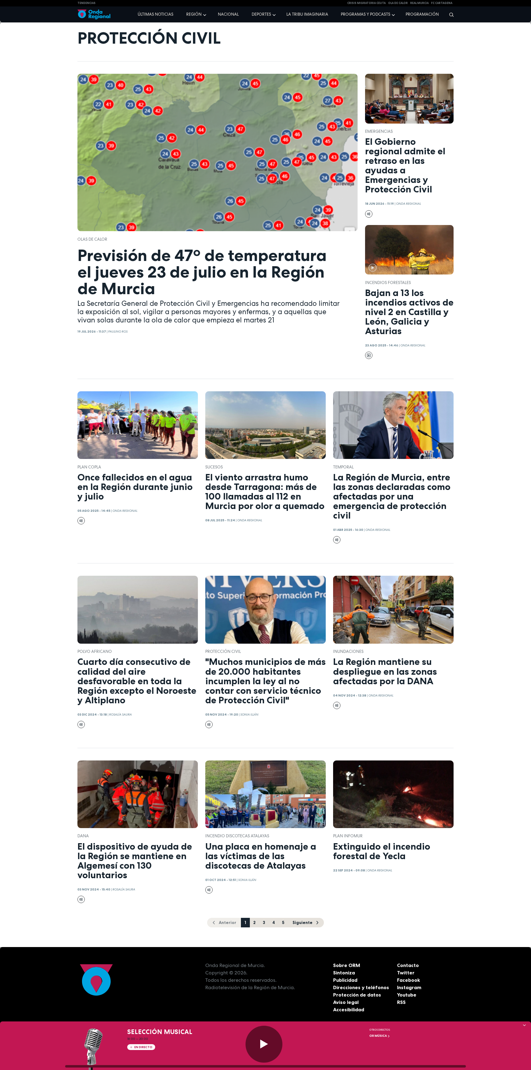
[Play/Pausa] (264, 1044)
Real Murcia (419, 3)
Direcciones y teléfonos (361, 987)
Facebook (408, 980)
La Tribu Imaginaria (307, 14)
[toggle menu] (205, 14)
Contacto (408, 965)
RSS (401, 1002)
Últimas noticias (155, 14)
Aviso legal (346, 1002)
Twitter (406, 972)
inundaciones (348, 651)
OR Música (378, 1036)
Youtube (406, 995)
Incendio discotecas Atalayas (237, 836)
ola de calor (398, 3)
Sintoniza (344, 972)
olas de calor (92, 239)
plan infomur (348, 836)
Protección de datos (357, 995)
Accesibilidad (348, 1009)
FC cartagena (441, 3)
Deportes (261, 14)
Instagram (409, 987)
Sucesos (214, 467)
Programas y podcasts (365, 14)
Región (194, 14)
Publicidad (345, 980)
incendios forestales (388, 282)
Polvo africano (94, 651)
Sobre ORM (346, 965)
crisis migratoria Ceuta (366, 3)
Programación (422, 14)
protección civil (223, 651)
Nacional (228, 14)
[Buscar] (449, 14)
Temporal (343, 467)
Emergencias (379, 131)
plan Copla (89, 467)
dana (83, 836)
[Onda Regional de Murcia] (93, 15)
